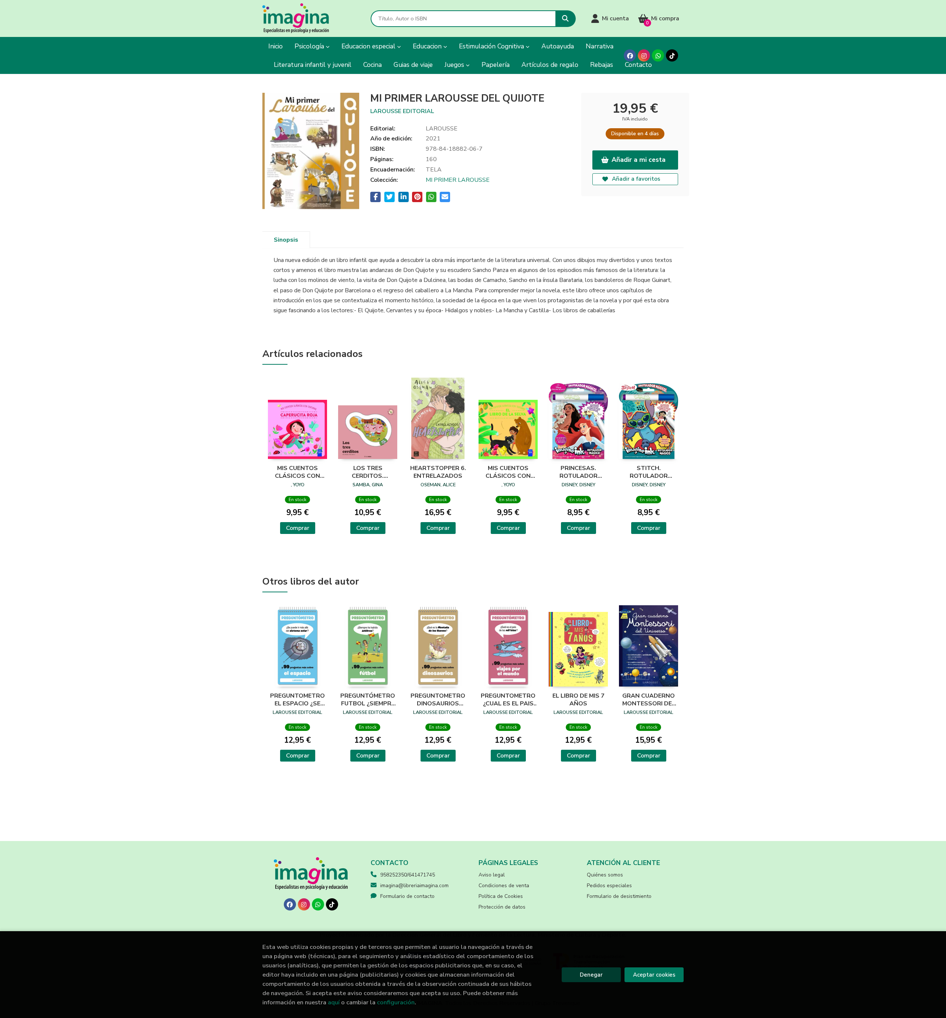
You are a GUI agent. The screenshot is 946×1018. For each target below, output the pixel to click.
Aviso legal (492, 874)
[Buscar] (565, 18)
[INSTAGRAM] (644, 56)
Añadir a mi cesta (639, 159)
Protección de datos (502, 906)
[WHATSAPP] (658, 56)
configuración (396, 1002)
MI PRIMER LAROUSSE (458, 180)
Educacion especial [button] (369, 46)
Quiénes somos (605, 874)
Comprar (297, 528)
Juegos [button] (455, 64)
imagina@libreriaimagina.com (414, 885)
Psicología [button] (310, 46)
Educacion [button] (428, 46)
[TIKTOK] (672, 56)
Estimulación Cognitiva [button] (492, 46)
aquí (334, 1002)
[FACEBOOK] (630, 56)
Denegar (591, 974)
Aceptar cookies (654, 974)
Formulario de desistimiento (619, 896)
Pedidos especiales (609, 885)
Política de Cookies (501, 896)
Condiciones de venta (504, 885)
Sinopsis (286, 240)
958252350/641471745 (407, 874)
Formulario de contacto (407, 896)
